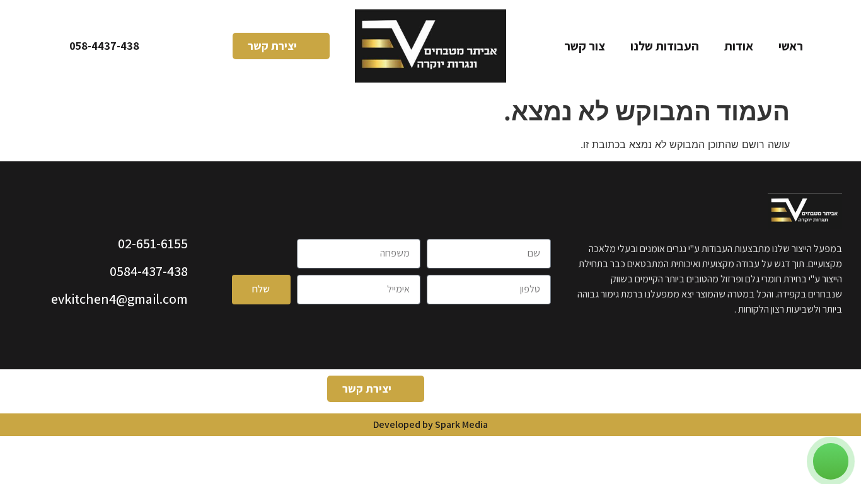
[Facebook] (522, 391)
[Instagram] (487, 391)
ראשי (790, 46)
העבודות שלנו (664, 46)
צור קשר (584, 46)
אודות (738, 46)
